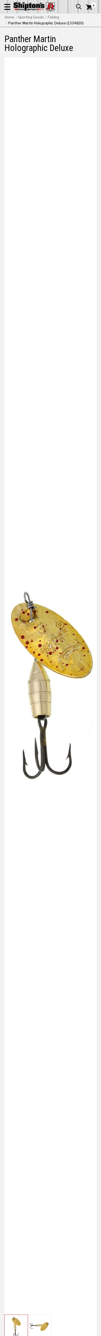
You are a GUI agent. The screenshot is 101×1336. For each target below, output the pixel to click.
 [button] (78, 6)
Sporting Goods (31, 17)
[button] (7, 7)
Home (9, 17)
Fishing (53, 17)
